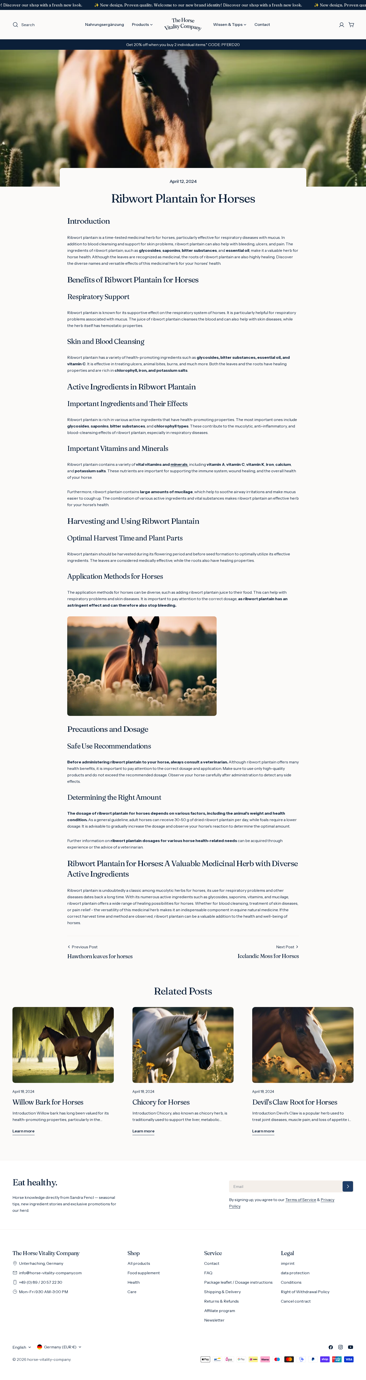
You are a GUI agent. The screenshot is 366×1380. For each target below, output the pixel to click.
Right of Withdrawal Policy (305, 1291)
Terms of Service (300, 1199)
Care (131, 1291)
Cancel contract (296, 1301)
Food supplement (143, 1272)
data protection (295, 1272)
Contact (211, 1263)
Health (133, 1282)
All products (138, 1263)
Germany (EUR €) (60, 1346)
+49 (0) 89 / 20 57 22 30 (40, 1282)
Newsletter (214, 1320)
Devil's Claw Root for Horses (294, 1102)
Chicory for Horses (160, 1102)
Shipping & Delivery (222, 1291)
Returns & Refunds (221, 1301)
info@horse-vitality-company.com (50, 1272)
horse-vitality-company (48, 1359)
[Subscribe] (348, 1186)
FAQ (208, 1272)
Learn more (23, 1130)
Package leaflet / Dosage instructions (238, 1282)
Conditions (291, 1282)
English (19, 1347)
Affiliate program (219, 1310)
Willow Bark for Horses (47, 1102)
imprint (288, 1263)
